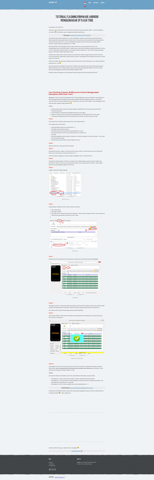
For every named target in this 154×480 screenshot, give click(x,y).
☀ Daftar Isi (51, 464)
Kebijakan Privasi (61, 477)
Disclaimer (56, 477)
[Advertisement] (77, 81)
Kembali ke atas (76, 451)
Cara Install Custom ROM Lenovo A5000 (81, 388)
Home (90, 2)
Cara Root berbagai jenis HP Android (80, 35)
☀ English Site (52, 465)
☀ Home (51, 462)
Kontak (102, 2)
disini (74, 127)
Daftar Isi (96, 2)
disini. (75, 153)
